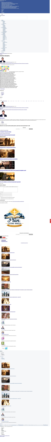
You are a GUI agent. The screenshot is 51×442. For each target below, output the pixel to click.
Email (1, 194)
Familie (4, 30)
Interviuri (4, 49)
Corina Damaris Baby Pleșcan (5, 334)
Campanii (4, 41)
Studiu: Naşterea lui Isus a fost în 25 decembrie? (8, 311)
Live (2, 11)
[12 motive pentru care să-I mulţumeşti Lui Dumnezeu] (5, 318)
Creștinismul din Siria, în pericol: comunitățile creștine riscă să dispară (9, 3)
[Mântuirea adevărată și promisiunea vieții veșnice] (7, 157)
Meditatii (4, 21)
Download (3, 48)
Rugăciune (45, 425)
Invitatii (4, 38)
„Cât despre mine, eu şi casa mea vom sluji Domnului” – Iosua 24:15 (11, 297)
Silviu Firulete (7, 106)
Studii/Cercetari (5, 47)
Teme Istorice (4, 23)
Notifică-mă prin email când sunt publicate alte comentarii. (8, 197)
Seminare (4, 46)
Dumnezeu (20, 425)
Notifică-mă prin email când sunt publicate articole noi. (7, 198)
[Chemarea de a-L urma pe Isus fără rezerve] (5, 251)
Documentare (3, 32)
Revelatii (4, 26)
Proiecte (4, 39)
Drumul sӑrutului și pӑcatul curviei (6, 304)
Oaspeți (2, 429)
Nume (1, 193)
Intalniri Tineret (5, 37)
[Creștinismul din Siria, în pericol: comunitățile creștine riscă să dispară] (5, 266)
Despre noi (2, 9)
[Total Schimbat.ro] (2, 15)
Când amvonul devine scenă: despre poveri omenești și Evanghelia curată (13, 170)
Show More (1, 108)
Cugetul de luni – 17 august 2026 (6, 281)
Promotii (4, 44)
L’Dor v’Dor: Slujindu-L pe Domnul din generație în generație (10, 181)
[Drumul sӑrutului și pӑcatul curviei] (5, 303)
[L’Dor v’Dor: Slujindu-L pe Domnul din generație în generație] (7, 180)
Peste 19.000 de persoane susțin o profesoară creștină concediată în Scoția (10, 6)
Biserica (2, 24)
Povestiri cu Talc (5, 31)
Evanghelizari (4, 36)
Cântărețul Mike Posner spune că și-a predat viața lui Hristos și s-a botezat (10, 8)
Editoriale (4, 29)
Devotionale (3, 27)
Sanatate (4, 45)
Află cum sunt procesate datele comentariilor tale (18, 201)
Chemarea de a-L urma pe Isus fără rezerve (6, 2)
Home (0, 53)
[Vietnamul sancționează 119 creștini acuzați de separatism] (5, 273)
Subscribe (24, 127)
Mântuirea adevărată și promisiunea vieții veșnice (8, 159)
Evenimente (3, 34)
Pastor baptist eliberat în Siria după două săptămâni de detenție (8, 7)
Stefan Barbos (3, 410)
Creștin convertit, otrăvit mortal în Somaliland (6, 5)
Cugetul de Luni (5, 28)
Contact (2, 10)
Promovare (2, 12)
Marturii (4, 33)
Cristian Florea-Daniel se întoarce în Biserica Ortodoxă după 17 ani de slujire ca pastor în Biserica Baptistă (16, 289)
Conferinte (4, 35)
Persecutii (4, 25)
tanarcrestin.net (3, 240)
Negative (4, 50)
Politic (3, 43)
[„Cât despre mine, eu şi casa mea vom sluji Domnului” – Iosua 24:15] (5, 296)
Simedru (2, 339)
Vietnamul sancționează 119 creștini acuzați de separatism (8, 4)
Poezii (3, 22)
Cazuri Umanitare (5, 42)
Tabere (4, 40)
